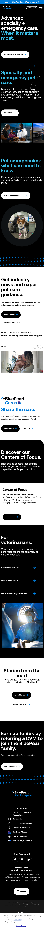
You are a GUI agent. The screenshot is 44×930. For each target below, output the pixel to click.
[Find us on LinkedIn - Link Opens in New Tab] (29, 860)
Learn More (9, 428)
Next (40, 133)
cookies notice (12, 903)
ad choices (8, 905)
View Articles (9, 314)
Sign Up (23, 891)
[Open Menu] (40, 7)
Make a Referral (10, 766)
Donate (27, 428)
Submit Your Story (20, 704)
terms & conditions (20, 905)
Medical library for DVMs (14, 594)
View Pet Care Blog (12, 322)
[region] (22, 921)
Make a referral (9, 581)
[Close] (40, 916)
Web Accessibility (20, 836)
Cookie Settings (21, 926)
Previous (3, 133)
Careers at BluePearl (21, 828)
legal (32, 903)
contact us (21, 907)
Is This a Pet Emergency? (14, 195)
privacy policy (24, 903)
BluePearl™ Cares (20, 832)
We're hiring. (31, 2)
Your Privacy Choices (21, 841)
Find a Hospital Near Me (13, 54)
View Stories (20, 695)
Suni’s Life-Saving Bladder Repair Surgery (21, 336)
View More (8, 113)
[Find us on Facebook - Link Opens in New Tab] (15, 860)
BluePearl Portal (10, 568)
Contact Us (17, 819)
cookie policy (17, 920)
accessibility (33, 905)
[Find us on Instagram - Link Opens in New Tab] (22, 860)
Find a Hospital (32, 7)
